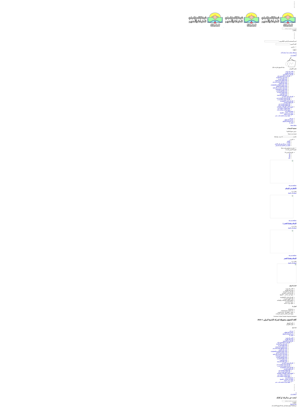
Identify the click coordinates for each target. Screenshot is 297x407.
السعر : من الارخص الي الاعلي (282, 144)
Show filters (293, 125)
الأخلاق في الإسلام (290, 188)
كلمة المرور (293, 44)
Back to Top (293, 404)
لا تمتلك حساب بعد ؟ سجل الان (288, 52)
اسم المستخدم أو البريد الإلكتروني (287, 41)
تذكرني (293, 47)
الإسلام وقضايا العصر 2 (289, 223)
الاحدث (288, 142)
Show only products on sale (288, 148)
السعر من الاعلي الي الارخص (282, 145)
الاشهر (288, 141)
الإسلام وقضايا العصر (290, 258)
